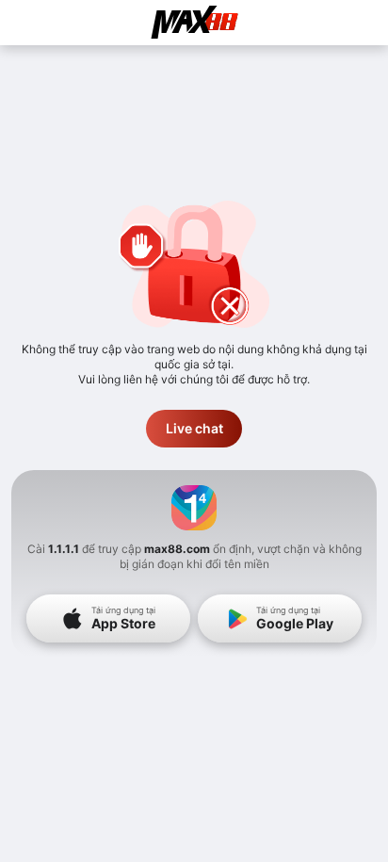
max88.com (177, 549)
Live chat (194, 428)
